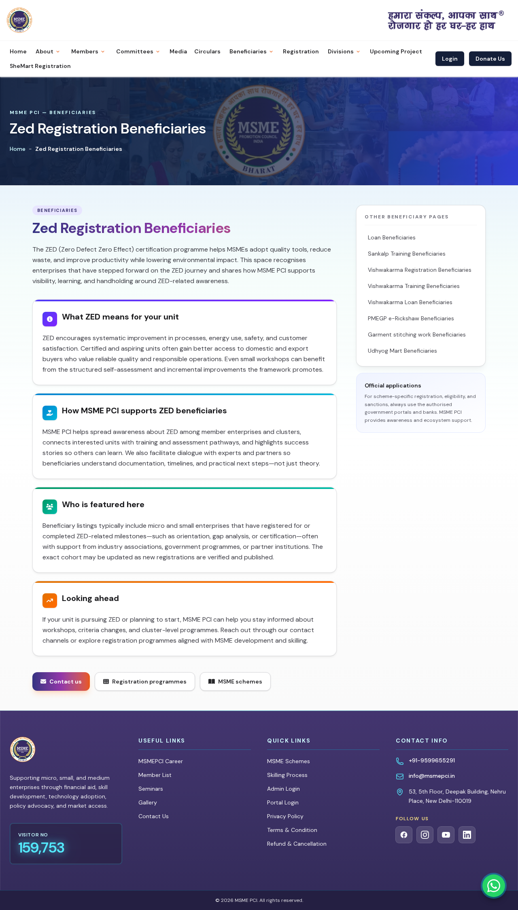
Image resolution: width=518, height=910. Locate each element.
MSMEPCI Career (160, 761)
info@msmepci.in (432, 775)
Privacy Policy (285, 816)
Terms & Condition (292, 830)
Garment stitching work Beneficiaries (417, 334)
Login (450, 58)
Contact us (65, 681)
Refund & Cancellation (297, 843)
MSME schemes (240, 681)
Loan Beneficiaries (392, 237)
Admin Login (283, 788)
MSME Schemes (288, 761)
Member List (155, 775)
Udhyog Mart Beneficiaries (402, 350)
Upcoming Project (396, 51)
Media (178, 51)
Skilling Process (287, 775)
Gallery (147, 802)
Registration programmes (149, 681)
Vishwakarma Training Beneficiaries (414, 286)
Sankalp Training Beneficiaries (407, 253)
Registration (301, 51)
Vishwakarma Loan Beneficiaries (410, 302)
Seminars (150, 788)
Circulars (207, 51)
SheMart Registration (40, 66)
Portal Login (283, 802)
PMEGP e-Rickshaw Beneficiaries (411, 318)
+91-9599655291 (432, 760)
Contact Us (153, 816)
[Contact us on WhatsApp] (493, 885)
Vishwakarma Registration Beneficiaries (419, 269)
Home (18, 51)
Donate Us (490, 58)
